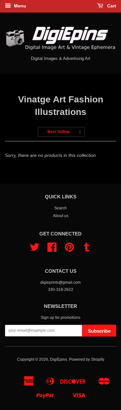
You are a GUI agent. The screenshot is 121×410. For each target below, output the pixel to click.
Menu (19, 5)
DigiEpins (58, 359)
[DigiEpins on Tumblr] (87, 249)
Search (60, 208)
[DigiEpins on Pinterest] (69, 249)
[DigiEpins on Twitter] (34, 249)
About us (60, 216)
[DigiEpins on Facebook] (52, 249)
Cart (111, 5)
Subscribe (99, 331)
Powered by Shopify (86, 359)
